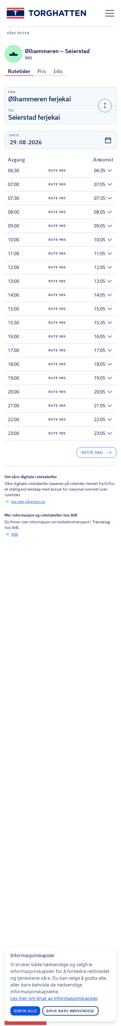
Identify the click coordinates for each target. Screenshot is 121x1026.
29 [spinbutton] (13, 142)
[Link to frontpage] (47, 13)
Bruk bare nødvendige (70, 1011)
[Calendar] (108, 140)
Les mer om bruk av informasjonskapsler (53, 998)
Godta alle (25, 1011)
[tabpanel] (60, 312)
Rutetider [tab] (19, 71)
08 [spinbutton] (22, 142)
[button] (60, 170)
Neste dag (92, 452)
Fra (11, 92)
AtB (14, 534)
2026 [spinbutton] (35, 142)
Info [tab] (58, 71)
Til (11, 110)
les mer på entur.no (28, 501)
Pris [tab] (41, 71)
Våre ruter (18, 33)
